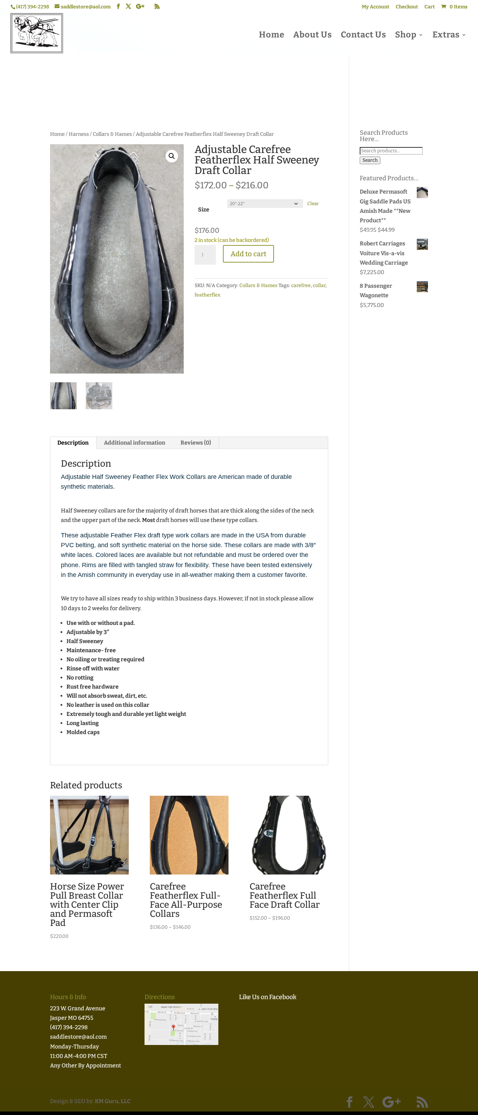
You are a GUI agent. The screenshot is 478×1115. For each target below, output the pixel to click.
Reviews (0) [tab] (196, 442)
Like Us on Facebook (267, 997)
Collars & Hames (112, 134)
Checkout (407, 7)
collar (319, 285)
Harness (79, 134)
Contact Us (363, 36)
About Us (312, 36)
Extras (446, 36)
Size (203, 209)
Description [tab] (73, 442)
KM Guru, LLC (113, 1101)
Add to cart (248, 254)
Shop (406, 36)
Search (370, 160)
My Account (375, 7)
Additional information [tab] (134, 442)
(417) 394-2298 (69, 1027)
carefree (301, 285)
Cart (429, 7)
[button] (172, 156)
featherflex (207, 295)
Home (271, 36)
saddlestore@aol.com (78, 1036)
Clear (313, 204)
